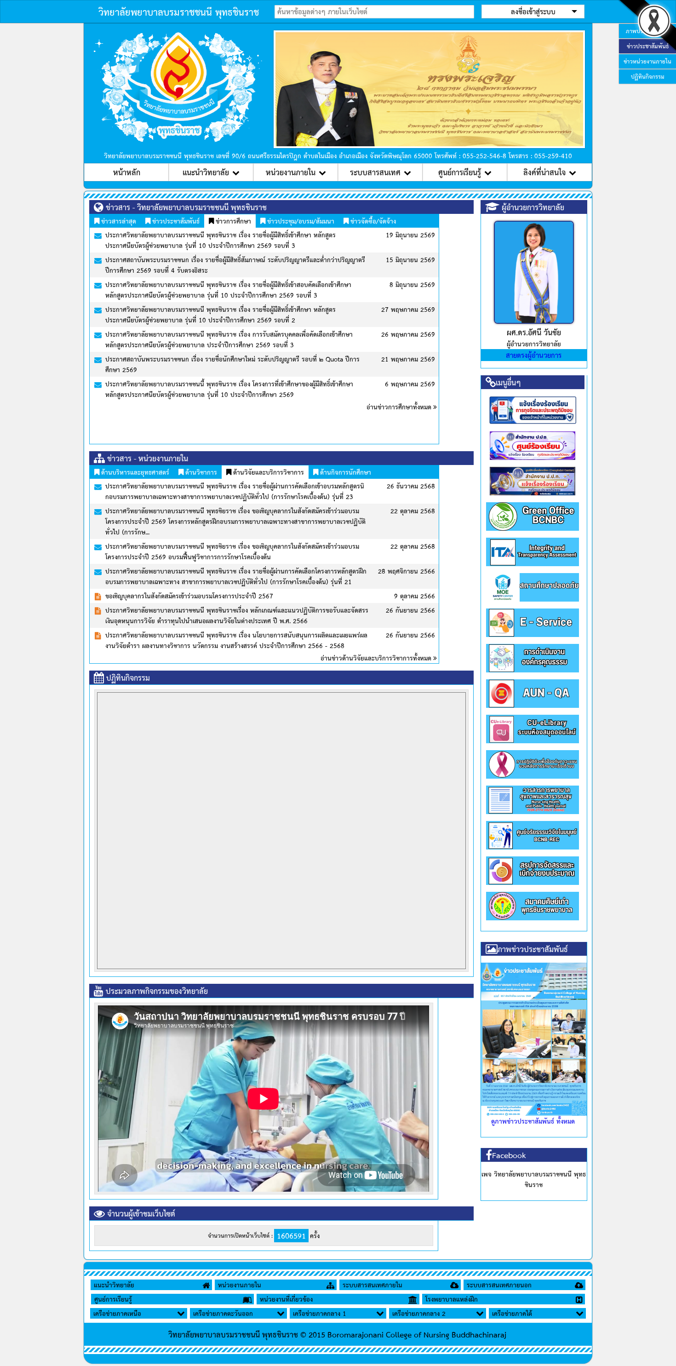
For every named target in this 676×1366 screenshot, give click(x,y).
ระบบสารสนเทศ (375, 172)
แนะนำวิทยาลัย (206, 172)
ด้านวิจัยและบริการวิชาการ (267, 472)
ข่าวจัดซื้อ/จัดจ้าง (372, 221)
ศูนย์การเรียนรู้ (459, 172)
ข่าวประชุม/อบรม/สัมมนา (299, 221)
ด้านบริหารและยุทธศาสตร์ (134, 472)
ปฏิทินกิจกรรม (648, 76)
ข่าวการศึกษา (232, 221)
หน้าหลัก (126, 172)
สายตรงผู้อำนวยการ (533, 355)
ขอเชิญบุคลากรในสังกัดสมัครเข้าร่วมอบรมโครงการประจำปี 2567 (189, 596)
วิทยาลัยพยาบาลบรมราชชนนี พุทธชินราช (178, 11)
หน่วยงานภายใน (290, 172)
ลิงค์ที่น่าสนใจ (544, 172)
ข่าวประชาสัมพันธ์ (175, 221)
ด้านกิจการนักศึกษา (344, 472)
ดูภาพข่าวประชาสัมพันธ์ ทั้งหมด (533, 1121)
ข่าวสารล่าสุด (117, 221)
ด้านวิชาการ (200, 472)
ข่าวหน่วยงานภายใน (647, 61)
